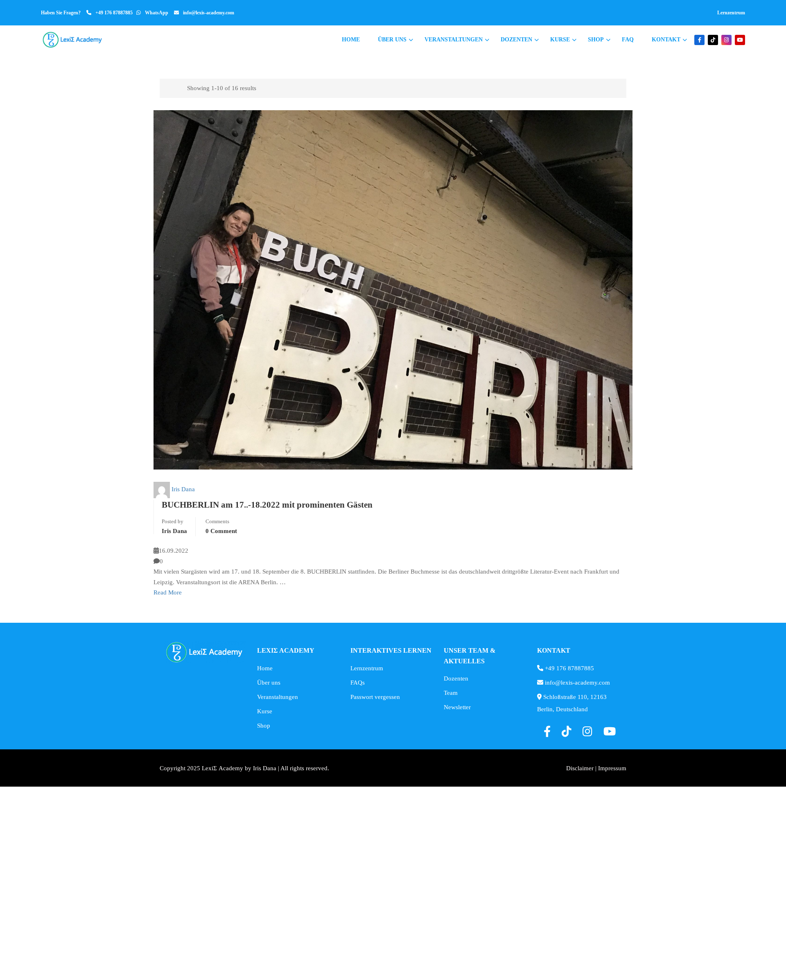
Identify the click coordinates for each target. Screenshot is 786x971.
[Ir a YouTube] (740, 40)
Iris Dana (183, 489)
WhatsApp (156, 13)
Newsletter (457, 707)
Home (351, 39)
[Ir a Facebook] (699, 40)
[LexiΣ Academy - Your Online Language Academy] (72, 39)
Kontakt (666, 39)
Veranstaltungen (454, 39)
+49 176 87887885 (114, 13)
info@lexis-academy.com (208, 13)
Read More (168, 592)
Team (451, 693)
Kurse (560, 39)
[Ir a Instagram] (726, 40)
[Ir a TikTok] (713, 40)
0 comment (221, 531)
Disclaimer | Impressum (596, 768)
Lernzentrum (731, 13)
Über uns (392, 39)
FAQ (628, 39)
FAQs (357, 682)
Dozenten (516, 39)
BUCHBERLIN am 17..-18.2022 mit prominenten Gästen (267, 505)
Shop (596, 39)
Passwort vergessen (375, 697)
